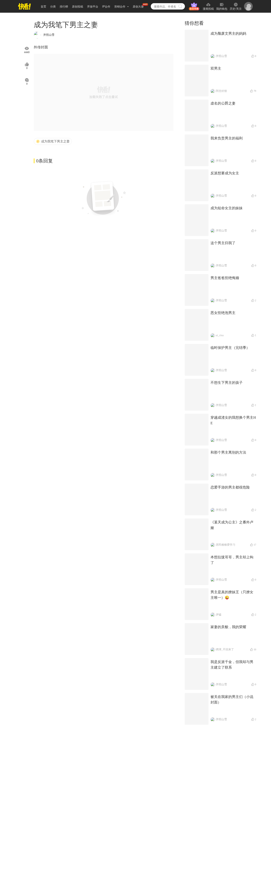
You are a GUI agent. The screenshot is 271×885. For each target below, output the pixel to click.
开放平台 (92, 6)
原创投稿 (77, 6)
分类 (53, 6)
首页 (43, 6)
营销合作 (120, 6)
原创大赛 (138, 6)
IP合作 (106, 6)
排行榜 (64, 6)
